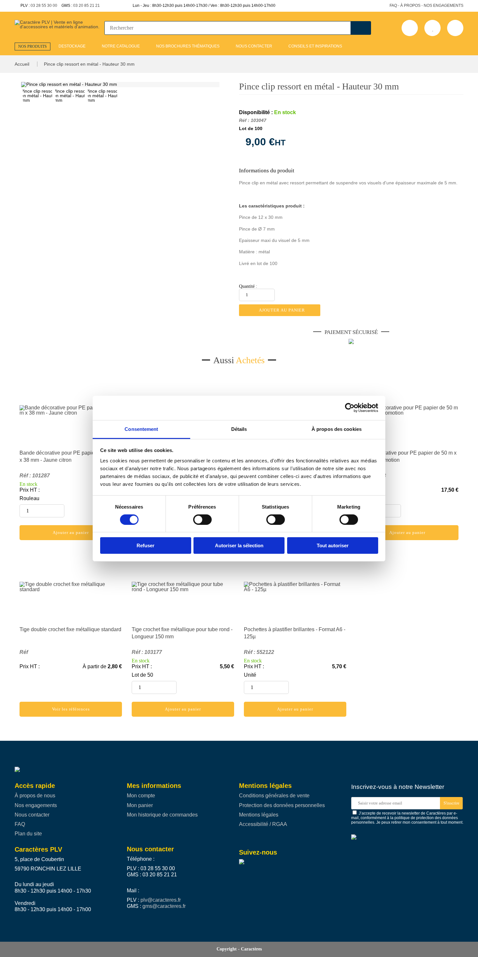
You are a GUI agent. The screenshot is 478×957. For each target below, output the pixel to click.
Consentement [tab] (141, 429)
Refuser (145, 545)
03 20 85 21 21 (86, 5)
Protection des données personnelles (282, 805)
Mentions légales (258, 814)
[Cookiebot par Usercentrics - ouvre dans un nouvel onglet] (349, 408)
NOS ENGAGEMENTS (443, 5)
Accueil (23, 64)
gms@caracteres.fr (164, 906)
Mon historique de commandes (162, 814)
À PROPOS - (411, 5)
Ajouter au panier (281, 310)
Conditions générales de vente (274, 795)
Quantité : (248, 286)
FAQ (20, 824)
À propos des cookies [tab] (337, 429)
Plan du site (28, 833)
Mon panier (140, 805)
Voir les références (71, 709)
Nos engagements (36, 805)
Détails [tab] (239, 429)
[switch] (199, 519)
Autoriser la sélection (239, 545)
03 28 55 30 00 (44, 5)
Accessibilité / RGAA (263, 824)
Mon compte (141, 795)
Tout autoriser (333, 545)
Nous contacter (32, 814)
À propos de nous (35, 795)
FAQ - (394, 5)
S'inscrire (451, 803)
